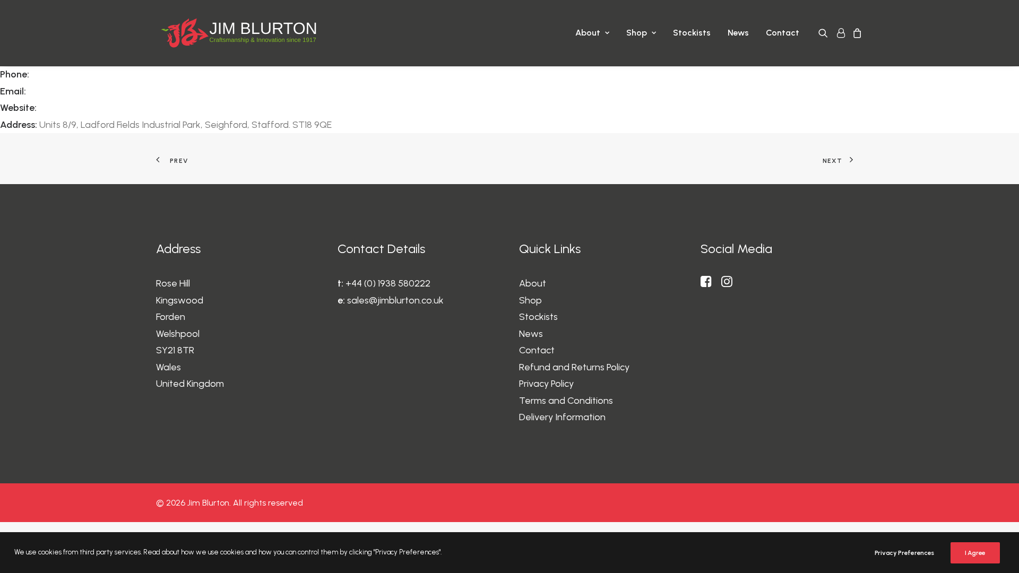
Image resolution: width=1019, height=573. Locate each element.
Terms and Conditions (566, 400)
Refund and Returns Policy (574, 367)
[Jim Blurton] (238, 32)
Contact (782, 33)
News (738, 33)
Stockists (692, 33)
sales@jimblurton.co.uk (395, 300)
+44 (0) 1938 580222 (388, 283)
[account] (840, 33)
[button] (825, 33)
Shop (636, 33)
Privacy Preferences (904, 553)
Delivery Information (562, 417)
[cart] (856, 33)
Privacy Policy (546, 383)
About (587, 33)
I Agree (975, 553)
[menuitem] (592, 33)
